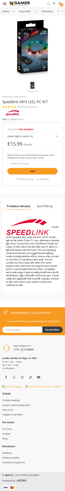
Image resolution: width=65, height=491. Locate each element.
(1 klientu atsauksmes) (27, 107)
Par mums (7, 428)
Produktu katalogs (11, 400)
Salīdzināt (44, 179)
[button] (48, 3)
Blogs (5, 438)
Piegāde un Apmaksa (12, 414)
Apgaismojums (19, 96)
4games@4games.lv (22, 345)
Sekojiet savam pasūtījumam (16, 405)
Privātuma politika (10, 457)
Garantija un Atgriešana (13, 462)
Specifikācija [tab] (45, 206)
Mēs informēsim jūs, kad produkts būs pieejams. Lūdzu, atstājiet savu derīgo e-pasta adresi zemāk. (31, 156)
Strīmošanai (47, 11)
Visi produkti (24, 11)
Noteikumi (7, 452)
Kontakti (6, 433)
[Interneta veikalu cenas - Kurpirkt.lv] (43, 386)
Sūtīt (32, 171)
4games (9, 475)
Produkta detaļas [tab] (18, 206)
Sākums (6, 11)
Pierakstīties (52, 329)
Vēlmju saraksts (26, 179)
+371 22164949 (23, 349)
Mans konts (8, 409)
